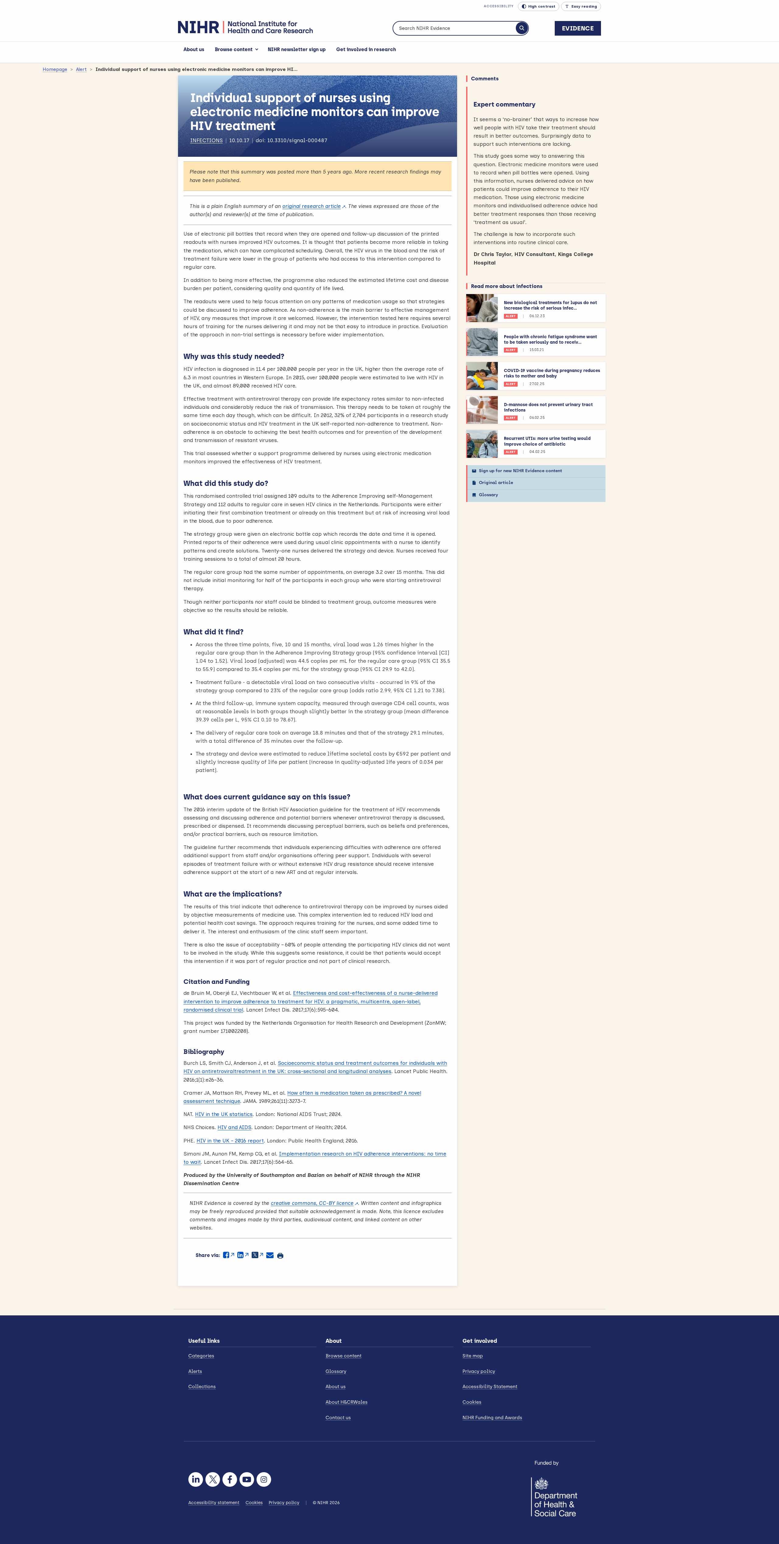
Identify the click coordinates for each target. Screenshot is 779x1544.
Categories (201, 1356)
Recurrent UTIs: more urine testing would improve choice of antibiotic (547, 441)
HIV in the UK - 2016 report (230, 1141)
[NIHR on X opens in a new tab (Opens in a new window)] (212, 1479)
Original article (496, 482)
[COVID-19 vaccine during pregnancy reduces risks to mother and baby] (482, 376)
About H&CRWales (347, 1402)
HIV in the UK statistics (224, 1114)
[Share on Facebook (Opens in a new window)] (228, 1255)
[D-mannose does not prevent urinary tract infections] (482, 410)
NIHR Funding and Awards (492, 1417)
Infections (206, 140)
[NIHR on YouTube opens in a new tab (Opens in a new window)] (246, 1479)
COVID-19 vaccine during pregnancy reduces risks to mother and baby (552, 373)
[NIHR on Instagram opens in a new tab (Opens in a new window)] (264, 1479)
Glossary (488, 494)
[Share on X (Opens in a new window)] (257, 1255)
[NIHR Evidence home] (245, 27)
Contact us (338, 1417)
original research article (311, 206)
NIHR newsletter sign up (297, 49)
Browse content (234, 49)
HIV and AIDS (234, 1127)
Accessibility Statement (490, 1386)
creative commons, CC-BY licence (312, 1203)
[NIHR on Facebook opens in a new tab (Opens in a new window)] (229, 1479)
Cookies (472, 1402)
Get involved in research (366, 49)
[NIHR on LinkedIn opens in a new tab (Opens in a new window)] (195, 1479)
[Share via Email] (270, 1255)
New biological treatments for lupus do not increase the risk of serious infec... (550, 305)
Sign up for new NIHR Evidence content (520, 470)
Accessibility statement (213, 1502)
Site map (473, 1356)
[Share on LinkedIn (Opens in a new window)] (243, 1255)
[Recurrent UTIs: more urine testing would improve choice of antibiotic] (482, 444)
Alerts (195, 1371)
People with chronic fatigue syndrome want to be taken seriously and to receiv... (550, 339)
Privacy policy (479, 1371)
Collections (202, 1386)
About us (193, 49)
